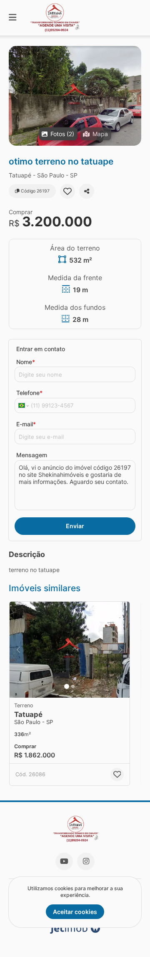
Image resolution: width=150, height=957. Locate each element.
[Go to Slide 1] (66, 686)
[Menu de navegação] (12, 17)
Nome (25, 361)
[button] (75, 96)
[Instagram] (86, 861)
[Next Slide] (134, 96)
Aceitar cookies (75, 911)
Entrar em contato (40, 348)
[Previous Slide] (15, 96)
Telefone (29, 392)
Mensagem (31, 454)
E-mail (26, 424)
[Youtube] (64, 861)
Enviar (75, 525)
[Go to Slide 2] (73, 686)
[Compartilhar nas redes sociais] (86, 191)
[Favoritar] (67, 191)
